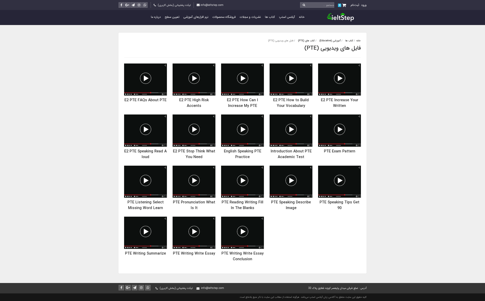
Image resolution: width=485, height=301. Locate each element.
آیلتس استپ (287, 17)
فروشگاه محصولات (224, 17)
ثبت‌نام (355, 5)
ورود (364, 5)
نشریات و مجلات (250, 17)
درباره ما (156, 17)
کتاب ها (270, 17)
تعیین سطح (172, 17)
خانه (301, 17)
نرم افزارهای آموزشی (195, 17)
